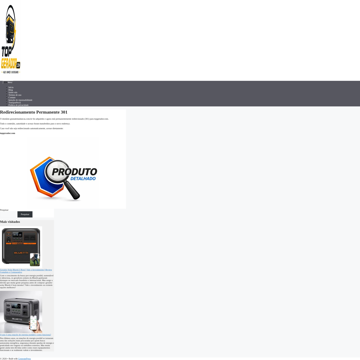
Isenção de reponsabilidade (20, 100)
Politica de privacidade (18, 105)
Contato (11, 97)
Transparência (14, 102)
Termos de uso (14, 95)
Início (11, 87)
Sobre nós (12, 92)
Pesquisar (4, 210)
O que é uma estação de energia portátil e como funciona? (25, 335)
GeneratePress (24, 358)
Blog (10, 90)
